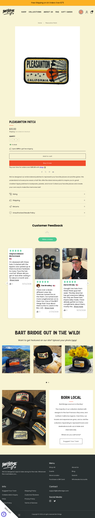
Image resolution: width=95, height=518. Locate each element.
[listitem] (47, 3)
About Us (75, 467)
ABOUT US (48, 12)
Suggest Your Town (71, 441)
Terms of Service (31, 503)
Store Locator (54, 475)
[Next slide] (87, 283)
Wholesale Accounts (79, 479)
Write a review (47, 239)
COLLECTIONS (35, 12)
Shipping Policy (30, 491)
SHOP (23, 12)
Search (74, 475)
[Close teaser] (19, 515)
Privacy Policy (30, 499)
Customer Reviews (32, 495)
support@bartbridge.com (59, 491)
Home (40, 23)
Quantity (12, 136)
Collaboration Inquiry (10, 495)
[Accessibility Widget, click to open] (3, 514)
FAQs (4, 499)
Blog (73, 471)
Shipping (12, 132)
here (74, 340)
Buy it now (47, 163)
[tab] (46, 382)
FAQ (57, 12)
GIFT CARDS (67, 12)
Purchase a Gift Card (57, 479)
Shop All (52, 467)
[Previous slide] (7, 283)
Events (51, 471)
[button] (9, 509)
